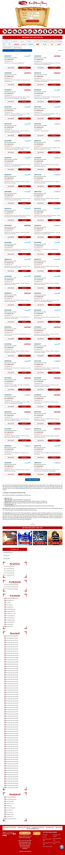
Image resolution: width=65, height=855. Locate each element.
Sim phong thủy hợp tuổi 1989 (12, 677)
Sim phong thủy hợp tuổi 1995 (12, 690)
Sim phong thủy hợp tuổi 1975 (12, 646)
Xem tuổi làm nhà (9, 812)
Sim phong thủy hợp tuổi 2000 (12, 698)
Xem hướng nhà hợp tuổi (11, 818)
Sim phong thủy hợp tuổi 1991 (12, 681)
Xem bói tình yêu (9, 626)
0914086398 (7, 276)
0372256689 (7, 344)
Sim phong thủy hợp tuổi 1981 (12, 659)
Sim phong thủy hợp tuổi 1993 (12, 685)
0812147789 (37, 445)
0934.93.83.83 (25, 833)
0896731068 (37, 174)
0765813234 (37, 225)
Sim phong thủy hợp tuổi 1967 (12, 737)
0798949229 (7, 395)
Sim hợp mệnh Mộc (10, 568)
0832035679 (7, 208)
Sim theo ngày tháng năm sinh (12, 598)
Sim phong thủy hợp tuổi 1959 (12, 720)
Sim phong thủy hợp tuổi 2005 (12, 755)
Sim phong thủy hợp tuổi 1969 (12, 742)
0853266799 (7, 157)
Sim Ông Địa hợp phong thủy (12, 588)
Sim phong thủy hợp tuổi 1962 (12, 726)
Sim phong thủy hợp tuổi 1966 (12, 735)
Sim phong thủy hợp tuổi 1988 (12, 674)
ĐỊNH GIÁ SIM (59, 827)
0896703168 (37, 191)
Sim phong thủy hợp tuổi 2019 (12, 785)
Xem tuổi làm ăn (9, 810)
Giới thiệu (45, 834)
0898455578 (37, 462)
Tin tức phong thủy (10, 801)
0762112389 (37, 361)
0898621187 (37, 140)
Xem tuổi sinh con (9, 816)
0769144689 (37, 124)
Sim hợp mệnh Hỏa (10, 572)
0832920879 (7, 174)
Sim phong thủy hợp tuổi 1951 (12, 703)
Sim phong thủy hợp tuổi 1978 (12, 653)
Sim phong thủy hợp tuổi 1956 (12, 713)
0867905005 (7, 225)
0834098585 (7, 242)
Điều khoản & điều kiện (47, 840)
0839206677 (37, 344)
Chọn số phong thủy (32, 20)
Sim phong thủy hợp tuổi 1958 (12, 718)
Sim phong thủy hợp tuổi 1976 (12, 648)
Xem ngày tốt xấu (9, 607)
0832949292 (37, 276)
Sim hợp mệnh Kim (10, 566)
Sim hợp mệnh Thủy (10, 570)
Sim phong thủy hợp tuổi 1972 (12, 640)
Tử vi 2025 (8, 602)
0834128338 (7, 124)
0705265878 (37, 157)
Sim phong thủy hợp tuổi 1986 (12, 670)
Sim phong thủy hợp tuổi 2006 (12, 757)
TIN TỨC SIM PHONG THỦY (32, 828)
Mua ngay (24, 67)
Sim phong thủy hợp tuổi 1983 (12, 664)
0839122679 (37, 208)
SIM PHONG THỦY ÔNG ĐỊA (38, 827)
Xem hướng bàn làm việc (11, 799)
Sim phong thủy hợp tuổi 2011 (12, 768)
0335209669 (7, 90)
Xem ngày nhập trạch (10, 615)
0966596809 (7, 327)
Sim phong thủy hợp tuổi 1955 (12, 711)
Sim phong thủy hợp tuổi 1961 (12, 724)
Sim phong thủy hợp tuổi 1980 (12, 657)
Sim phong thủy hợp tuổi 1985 (12, 668)
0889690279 (7, 259)
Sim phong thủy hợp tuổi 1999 (12, 744)
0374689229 (37, 395)
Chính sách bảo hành (56, 843)
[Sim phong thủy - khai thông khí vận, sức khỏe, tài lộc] (32, 3)
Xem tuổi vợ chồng (10, 814)
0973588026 (37, 327)
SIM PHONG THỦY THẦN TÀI (24, 827)
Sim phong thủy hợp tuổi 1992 (12, 683)
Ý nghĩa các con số (10, 803)
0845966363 (7, 361)
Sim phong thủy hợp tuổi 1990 (12, 679)
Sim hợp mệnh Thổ (10, 575)
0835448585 (37, 242)
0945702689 (7, 310)
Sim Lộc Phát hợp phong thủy (12, 584)
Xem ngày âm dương (10, 620)
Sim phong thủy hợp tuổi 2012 (12, 770)
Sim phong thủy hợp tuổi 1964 (12, 731)
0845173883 (37, 107)
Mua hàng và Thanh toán (47, 843)
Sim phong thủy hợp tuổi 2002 (12, 748)
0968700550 (37, 412)
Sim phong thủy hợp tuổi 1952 (12, 705)
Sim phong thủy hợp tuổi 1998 (12, 696)
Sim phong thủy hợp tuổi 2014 (12, 774)
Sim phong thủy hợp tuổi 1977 (12, 651)
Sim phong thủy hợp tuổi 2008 (12, 761)
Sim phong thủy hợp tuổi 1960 (12, 722)
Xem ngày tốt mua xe (10, 617)
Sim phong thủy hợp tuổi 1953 (12, 707)
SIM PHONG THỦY (50, 827)
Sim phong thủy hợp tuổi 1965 (12, 733)
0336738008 (7, 378)
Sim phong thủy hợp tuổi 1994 (12, 687)
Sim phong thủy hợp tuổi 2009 (12, 763)
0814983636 (7, 462)
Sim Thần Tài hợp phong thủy (12, 586)
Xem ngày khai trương (10, 609)
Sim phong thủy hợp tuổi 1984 (12, 666)
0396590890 (7, 73)
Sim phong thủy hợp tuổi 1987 (12, 672)
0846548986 (7, 191)
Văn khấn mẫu (9, 805)
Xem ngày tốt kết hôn (10, 611)
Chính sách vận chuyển (56, 835)
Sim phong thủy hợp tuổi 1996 (12, 692)
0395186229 (37, 73)
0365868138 (7, 293)
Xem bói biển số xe (10, 600)
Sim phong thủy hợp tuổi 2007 (12, 759)
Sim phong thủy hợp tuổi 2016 (12, 778)
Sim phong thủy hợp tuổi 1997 (12, 694)
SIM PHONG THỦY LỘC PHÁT (9, 827)
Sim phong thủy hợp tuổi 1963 (12, 729)
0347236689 (37, 378)
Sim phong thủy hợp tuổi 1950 (12, 700)
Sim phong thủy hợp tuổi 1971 (12, 638)
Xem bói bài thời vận (10, 622)
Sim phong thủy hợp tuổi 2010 (12, 765)
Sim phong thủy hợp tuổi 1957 (12, 716)
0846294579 (7, 56)
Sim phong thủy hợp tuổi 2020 (12, 787)
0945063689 (37, 310)
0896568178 (7, 445)
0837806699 (7, 140)
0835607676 (37, 259)
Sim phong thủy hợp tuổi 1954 (12, 709)
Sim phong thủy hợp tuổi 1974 (12, 644)
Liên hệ (44, 836)
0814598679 (37, 90)
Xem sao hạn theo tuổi (10, 807)
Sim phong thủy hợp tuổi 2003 (12, 750)
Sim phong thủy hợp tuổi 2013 (12, 772)
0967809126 (37, 429)
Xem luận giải (11, 67)
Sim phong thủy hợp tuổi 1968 (12, 739)
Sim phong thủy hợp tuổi (11, 797)
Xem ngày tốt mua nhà (10, 613)
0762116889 (7, 429)
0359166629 (37, 56)
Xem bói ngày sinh (9, 624)
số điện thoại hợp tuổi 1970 (21, 488)
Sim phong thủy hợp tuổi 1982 (12, 661)
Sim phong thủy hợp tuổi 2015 (12, 776)
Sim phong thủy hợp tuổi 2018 (12, 783)
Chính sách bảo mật (47, 846)
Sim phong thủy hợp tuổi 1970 (12, 635)
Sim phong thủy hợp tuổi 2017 (12, 781)
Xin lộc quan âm (9, 604)
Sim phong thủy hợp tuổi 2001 (12, 746)
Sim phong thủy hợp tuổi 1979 (12, 655)
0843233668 (7, 107)
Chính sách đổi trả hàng (57, 839)
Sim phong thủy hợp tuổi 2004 (12, 752)
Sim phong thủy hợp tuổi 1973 (12, 642)
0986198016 (7, 412)
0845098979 (37, 293)
